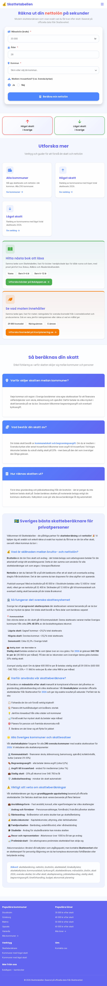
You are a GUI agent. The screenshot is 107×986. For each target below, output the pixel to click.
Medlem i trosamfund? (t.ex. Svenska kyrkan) (32, 79)
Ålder (14, 47)
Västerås (6, 931)
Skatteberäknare (9, 948)
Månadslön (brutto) (21, 32)
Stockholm (7, 912)
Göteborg (6, 917)
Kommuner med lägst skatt (14, 957)
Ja (13, 85)
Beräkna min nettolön (55, 96)
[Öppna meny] (102, 4)
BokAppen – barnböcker (13, 970)
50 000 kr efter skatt (64, 922)
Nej (23, 85)
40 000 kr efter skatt (64, 917)
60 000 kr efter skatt (64, 926)
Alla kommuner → (10, 936)
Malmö (5, 922)
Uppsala (5, 926)
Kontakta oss (61, 948)
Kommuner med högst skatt (15, 953)
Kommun (16, 63)
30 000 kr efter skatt (64, 912)
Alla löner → (60, 931)
